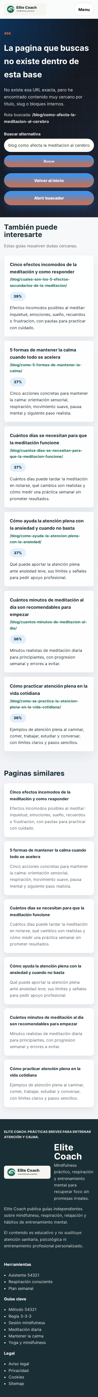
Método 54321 (22, 1309)
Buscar (49, 161)
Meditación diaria (25, 1329)
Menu (84, 9)
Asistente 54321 (24, 1275)
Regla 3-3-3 (20, 1316)
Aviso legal (19, 1363)
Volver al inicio (49, 180)
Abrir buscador (49, 198)
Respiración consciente (31, 1281)
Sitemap (16, 1383)
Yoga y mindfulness (27, 1342)
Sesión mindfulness (27, 1322)
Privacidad (19, 1370)
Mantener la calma (26, 1335)
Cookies (16, 1376)
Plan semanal (21, 1288)
